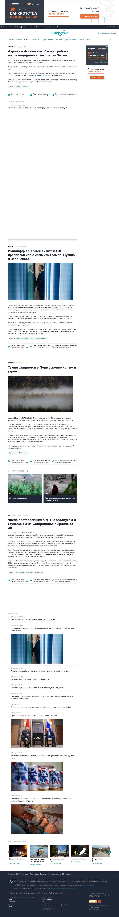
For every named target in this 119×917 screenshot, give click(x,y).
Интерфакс (59, 33)
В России (19, 40)
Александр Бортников (21, 338)
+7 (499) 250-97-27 (72, 888)
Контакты (11, 874)
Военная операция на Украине (17, 860)
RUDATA (44, 903)
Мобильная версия (7, 27)
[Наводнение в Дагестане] (101, 856)
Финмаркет (52, 27)
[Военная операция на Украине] (18, 856)
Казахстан (18, 87)
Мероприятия (67, 874)
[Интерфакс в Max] (54, 909)
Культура (51, 40)
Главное (11, 40)
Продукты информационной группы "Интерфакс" (36, 893)
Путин (10, 338)
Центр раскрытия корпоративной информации (54, 905)
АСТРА (10, 906)
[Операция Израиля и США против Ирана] (39, 857)
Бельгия (35, 181)
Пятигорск (29, 572)
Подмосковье (13, 453)
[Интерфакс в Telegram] (45, 909)
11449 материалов (14, 864)
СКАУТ (10, 903)
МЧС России (23, 453)
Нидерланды (13, 181)
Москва (59, 40)
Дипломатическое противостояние (57, 860)
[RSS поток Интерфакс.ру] (51, 909)
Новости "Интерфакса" (48, 899)
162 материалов (97, 864)
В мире (26, 40)
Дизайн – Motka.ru (93, 909)
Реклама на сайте (54, 874)
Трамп (32, 338)
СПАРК (11, 899)
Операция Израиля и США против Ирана (37, 861)
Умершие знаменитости (80, 859)
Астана (11, 87)
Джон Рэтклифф (41, 338)
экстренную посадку (41, 75)
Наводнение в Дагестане (97, 860)
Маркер (11, 905)
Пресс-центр (34, 874)
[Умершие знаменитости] (80, 856)
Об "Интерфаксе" (20, 27)
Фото (88, 40)
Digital (66, 40)
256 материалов (55, 864)
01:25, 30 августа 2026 (22, 363)
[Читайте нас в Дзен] (43, 909)
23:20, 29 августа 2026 (20, 122)
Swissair (25, 87)
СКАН (43, 901)
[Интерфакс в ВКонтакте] (48, 909)
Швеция (28, 181)
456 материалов (76, 862)
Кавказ (11, 572)
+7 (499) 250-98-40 (59, 888)
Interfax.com (30, 27)
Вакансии (43, 874)
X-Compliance (12, 901)
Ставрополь (39, 572)
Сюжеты (81, 40)
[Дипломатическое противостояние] (59, 856)
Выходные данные (94, 907)
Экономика (35, 40)
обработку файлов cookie (87, 885)
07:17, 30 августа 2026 (22, 515)
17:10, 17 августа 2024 (20, 47)
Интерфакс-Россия (41, 27)
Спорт (44, 40)
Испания (21, 181)
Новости (73, 40)
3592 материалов (35, 864)
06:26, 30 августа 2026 (20, 246)
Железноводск (20, 572)
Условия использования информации (99, 905)
